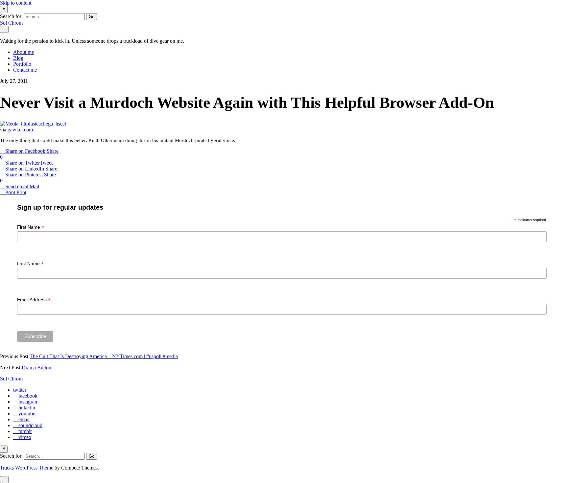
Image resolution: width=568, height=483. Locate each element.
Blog (18, 58)
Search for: (11, 16)
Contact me (25, 70)
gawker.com (20, 129)
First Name (30, 227)
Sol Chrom (11, 23)
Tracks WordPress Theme (26, 468)
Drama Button (36, 367)
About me (23, 52)
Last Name (30, 264)
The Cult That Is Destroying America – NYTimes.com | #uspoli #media (104, 356)
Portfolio (22, 64)
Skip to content (15, 3)
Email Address (34, 300)
